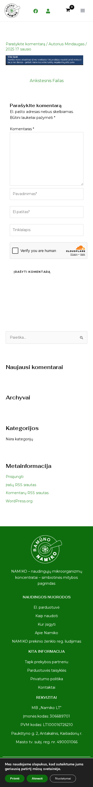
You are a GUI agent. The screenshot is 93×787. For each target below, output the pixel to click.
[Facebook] (36, 11)
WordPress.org (19, 501)
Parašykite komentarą (25, 44)
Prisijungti (15, 476)
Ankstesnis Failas (47, 80)
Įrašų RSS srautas (21, 485)
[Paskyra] (48, 11)
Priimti (14, 778)
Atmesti (37, 778)
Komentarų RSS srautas (27, 493)
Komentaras (22, 129)
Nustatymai (63, 778)
